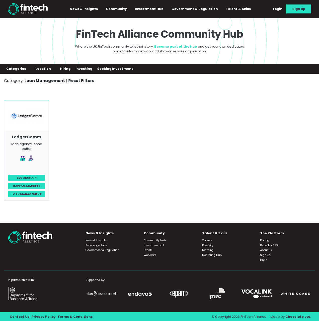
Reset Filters (81, 80)
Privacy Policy (43, 317)
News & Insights (96, 240)
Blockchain (27, 178)
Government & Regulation (194, 9)
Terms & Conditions (75, 317)
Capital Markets (26, 186)
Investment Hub (149, 9)
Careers (207, 240)
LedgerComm (26, 137)
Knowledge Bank (96, 245)
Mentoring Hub (212, 255)
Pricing (264, 240)
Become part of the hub (175, 46)
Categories (16, 69)
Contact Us (19, 317)
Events (148, 250)
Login (277, 9)
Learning (208, 250)
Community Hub (155, 240)
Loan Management (26, 194)
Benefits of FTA (269, 245)
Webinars (150, 255)
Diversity (207, 245)
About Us (266, 250)
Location (43, 69)
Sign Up (298, 9)
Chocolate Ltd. (298, 317)
